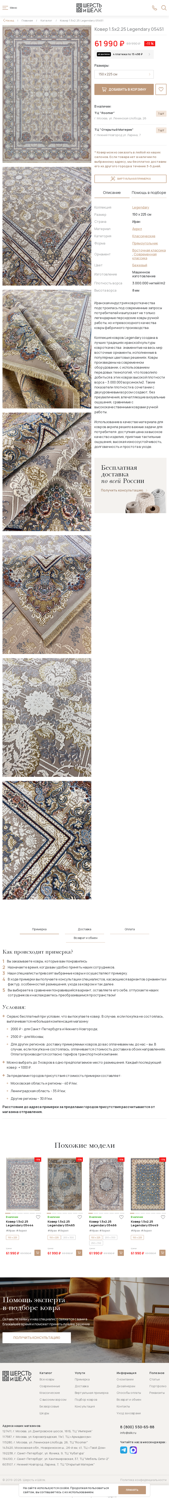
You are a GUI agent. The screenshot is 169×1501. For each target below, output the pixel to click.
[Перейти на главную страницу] (89, 8)
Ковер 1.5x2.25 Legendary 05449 (144, 1223)
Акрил (137, 229)
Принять (132, 1490)
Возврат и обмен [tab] (85, 938)
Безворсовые (49, 1406)
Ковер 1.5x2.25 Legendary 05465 (61, 1223)
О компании (125, 1379)
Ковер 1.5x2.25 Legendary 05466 (103, 1223)
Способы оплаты (129, 1393)
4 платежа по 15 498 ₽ (128, 54)
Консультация (85, 1406)
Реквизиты (157, 1393)
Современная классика (144, 256)
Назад (10, 20)
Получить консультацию (122, 490)
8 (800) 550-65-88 (137, 1426)
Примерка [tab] (39, 929)
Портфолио (158, 1386)
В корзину (37, 1253)
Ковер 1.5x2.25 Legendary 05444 (19, 1223)
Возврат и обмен (129, 1399)
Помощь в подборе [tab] (149, 192)
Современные (50, 1386)
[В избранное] (161, 89)
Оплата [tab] (130, 929)
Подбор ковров (86, 1399)
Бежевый (139, 265)
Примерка (82, 1379)
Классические (143, 236)
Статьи (154, 1379)
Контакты (123, 1406)
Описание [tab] (112, 192)
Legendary (140, 207)
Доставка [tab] (84, 929)
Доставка (82, 1386)
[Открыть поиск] (164, 8)
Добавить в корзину (127, 89)
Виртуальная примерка (134, 178)
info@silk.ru (128, 1433)
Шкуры (44, 1413)
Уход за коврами (129, 1413)
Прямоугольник (145, 243)
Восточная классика (149, 250)
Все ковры (47, 1379)
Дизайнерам (126, 1386)
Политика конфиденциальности (143, 1480)
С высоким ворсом (53, 1399)
